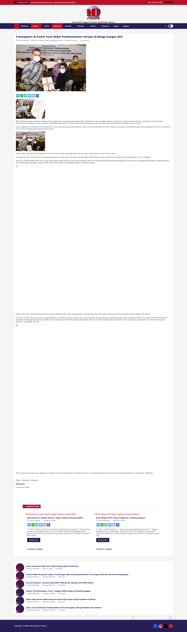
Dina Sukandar (23, 40)
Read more (33, 540)
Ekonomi (105, 26)
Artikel (93, 26)
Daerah (68, 26)
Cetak (46, 26)
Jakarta (41, 40)
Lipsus (116, 26)
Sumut (35, 26)
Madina (47, 40)
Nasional (57, 26)
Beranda (24, 26)
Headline (34, 40)
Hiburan (81, 26)
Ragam (126, 26)
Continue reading (35, 549)
